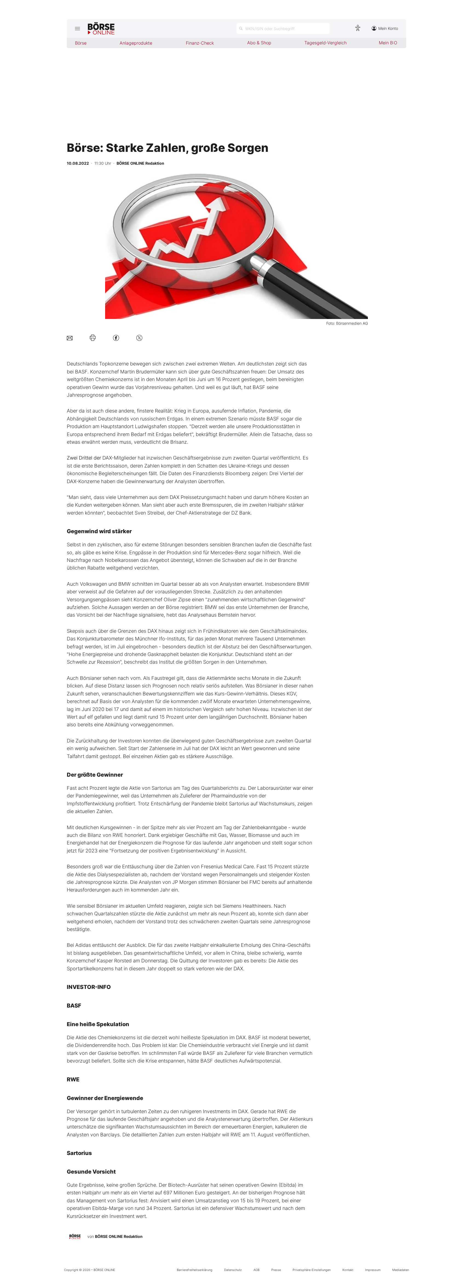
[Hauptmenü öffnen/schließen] (77, 28)
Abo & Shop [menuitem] (259, 42)
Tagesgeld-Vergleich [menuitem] (325, 42)
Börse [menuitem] (80, 43)
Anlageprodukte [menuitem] (136, 43)
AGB (256, 1270)
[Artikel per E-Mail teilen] (70, 338)
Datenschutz (233, 1270)
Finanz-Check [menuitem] (200, 43)
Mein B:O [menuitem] (388, 42)
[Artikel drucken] (92, 337)
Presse (276, 1270)
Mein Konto (388, 28)
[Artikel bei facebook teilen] (116, 337)
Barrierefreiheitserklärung (194, 1270)
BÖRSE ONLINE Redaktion (119, 1236)
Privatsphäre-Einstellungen (312, 1270)
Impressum (372, 1270)
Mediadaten (400, 1270)
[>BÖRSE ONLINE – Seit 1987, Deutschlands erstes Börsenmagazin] (101, 28)
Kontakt (347, 1270)
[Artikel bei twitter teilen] (139, 337)
